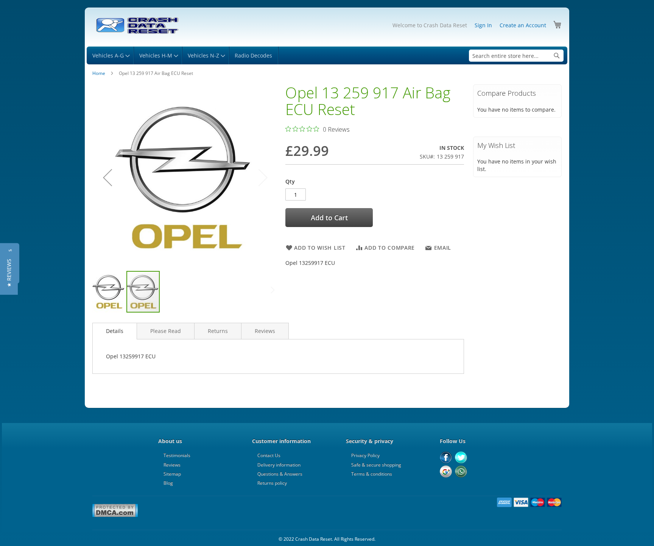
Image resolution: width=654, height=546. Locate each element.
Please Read (165, 330)
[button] (107, 177)
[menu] (327, 55)
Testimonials (177, 455)
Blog (168, 483)
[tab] (114, 331)
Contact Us (268, 455)
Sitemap (172, 474)
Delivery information (279, 465)
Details (114, 330)
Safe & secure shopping (376, 465)
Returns (218, 330)
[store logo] (136, 25)
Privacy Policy (365, 455)
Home (98, 73)
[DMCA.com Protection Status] (115, 515)
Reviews (265, 330)
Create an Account (523, 25)
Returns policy (272, 483)
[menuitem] (110, 55)
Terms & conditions (371, 474)
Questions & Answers (279, 474)
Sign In (483, 25)
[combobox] (516, 56)
